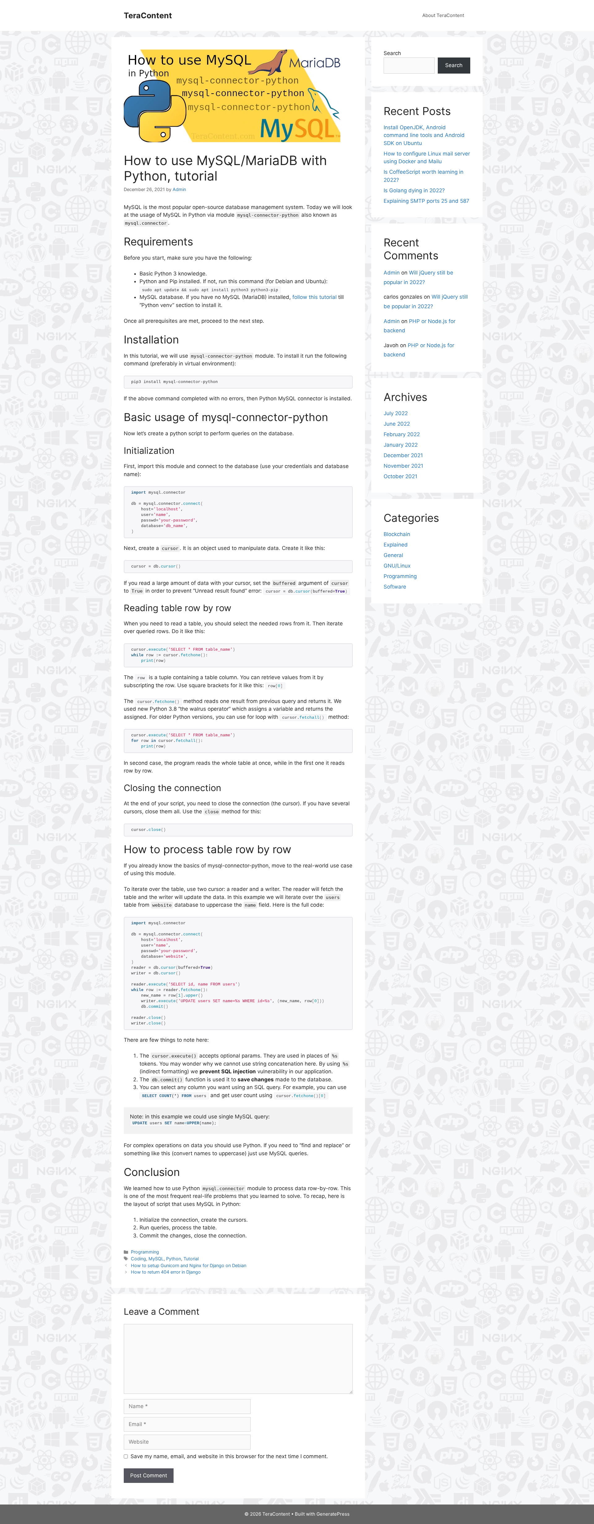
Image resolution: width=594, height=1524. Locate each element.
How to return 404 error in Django (166, 1272)
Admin (392, 273)
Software (395, 587)
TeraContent (148, 15)
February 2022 (402, 434)
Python (173, 1258)
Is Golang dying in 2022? (414, 190)
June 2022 (397, 424)
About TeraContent (443, 15)
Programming (145, 1251)
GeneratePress (333, 1514)
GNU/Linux (397, 566)
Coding (138, 1258)
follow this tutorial (314, 297)
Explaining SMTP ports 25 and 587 (426, 201)
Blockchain (397, 534)
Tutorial (191, 1258)
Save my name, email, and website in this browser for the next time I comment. (229, 1456)
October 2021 (400, 476)
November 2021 (403, 466)
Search (392, 53)
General (393, 555)
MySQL (156, 1258)
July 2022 (396, 413)
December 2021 (403, 455)
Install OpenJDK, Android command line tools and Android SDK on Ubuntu (424, 135)
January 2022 (401, 445)
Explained (396, 545)
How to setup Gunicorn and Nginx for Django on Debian (188, 1265)
